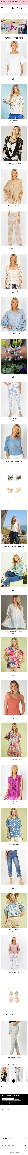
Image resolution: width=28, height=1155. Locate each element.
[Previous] (3, 27)
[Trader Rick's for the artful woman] (17, 8)
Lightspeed (16, 1152)
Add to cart (14, 74)
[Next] (25, 27)
